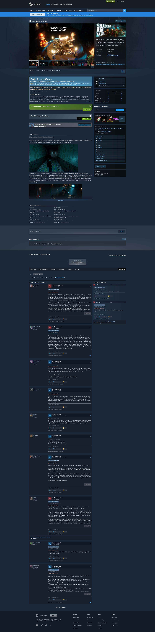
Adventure (104, 128)
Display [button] (77, 269)
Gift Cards (75, 628)
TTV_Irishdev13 (37, 542)
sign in (117, 1)
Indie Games (37, 19)
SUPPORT (69, 4)
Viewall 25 (122, 119)
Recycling (89, 625)
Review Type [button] (33, 269)
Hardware (89, 622)
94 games (35, 362)
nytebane (35, 435)
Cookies (100, 625)
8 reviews (35, 417)
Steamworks (76, 622)
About (62, 4)
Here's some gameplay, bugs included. (57, 374)
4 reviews (35, 457)
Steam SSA (76, 620)
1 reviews (35, 286)
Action (100, 128)
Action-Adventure (106, 64)
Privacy (99, 617)
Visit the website (100, 136)
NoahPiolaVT (36, 326)
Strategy (115, 128)
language (122, 1)
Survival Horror (114, 64)
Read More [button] (87, 313)
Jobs (88, 620)
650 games (35, 567)
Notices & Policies (102, 622)
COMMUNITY (55, 4)
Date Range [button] (61, 269)
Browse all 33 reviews (60, 607)
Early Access (98, 64)
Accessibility (101, 620)
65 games (35, 328)
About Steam (76, 617)
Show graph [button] (121, 269)
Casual (108, 128)
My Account (114, 625)
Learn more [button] (120, 110)
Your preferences (122, 255)
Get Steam (114, 617)
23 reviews (35, 390)
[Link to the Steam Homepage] (35, 5)
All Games (31, 19)
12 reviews (35, 364)
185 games (35, 499)
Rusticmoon (36, 565)
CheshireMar (36, 285)
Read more (88, 101)
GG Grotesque (36, 389)
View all (123, 239)
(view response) (33, 538)
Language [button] (52, 269)
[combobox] (105, 10)
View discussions (100, 158)
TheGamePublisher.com (112, 55)
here (55, 243)
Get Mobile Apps (115, 620)
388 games (35, 415)
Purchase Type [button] (43, 269)
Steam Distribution (77, 625)
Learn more (74, 84)
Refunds (100, 628)
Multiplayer (120, 64)
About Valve (90, 617)
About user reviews (113, 255)
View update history (100, 154)
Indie (112, 128)
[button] (31, 10)
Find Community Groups (101, 160)
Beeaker (35, 414)
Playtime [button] (70, 269)
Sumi (34, 497)
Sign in (31, 70)
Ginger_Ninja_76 (37, 456)
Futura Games (110, 54)
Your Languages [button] (37, 274)
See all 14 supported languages (102, 102)
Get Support (114, 622)
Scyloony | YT (36, 361)
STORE (48, 4)
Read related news (100, 156)
